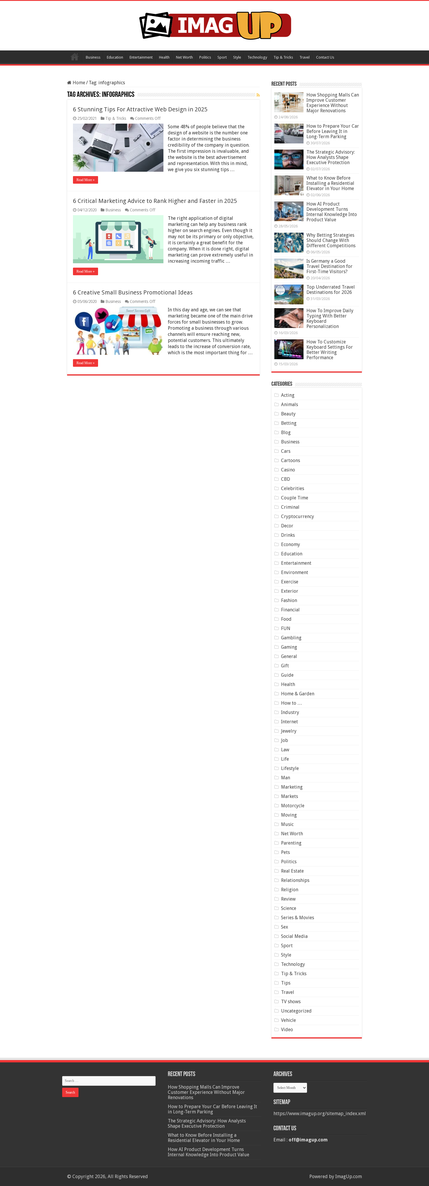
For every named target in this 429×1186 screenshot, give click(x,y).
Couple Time (294, 498)
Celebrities (292, 488)
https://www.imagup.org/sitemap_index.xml (319, 1113)
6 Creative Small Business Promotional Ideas (133, 292)
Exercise (289, 582)
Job (284, 740)
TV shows (291, 1001)
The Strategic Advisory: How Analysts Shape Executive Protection (330, 157)
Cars (285, 451)
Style (237, 57)
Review (288, 899)
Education (115, 57)
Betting (289, 423)
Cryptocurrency (297, 516)
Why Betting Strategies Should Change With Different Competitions (330, 240)
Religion (289, 889)
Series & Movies (297, 917)
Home (74, 56)
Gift (285, 666)
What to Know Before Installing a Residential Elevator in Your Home (330, 183)
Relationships (295, 880)
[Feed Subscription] (258, 95)
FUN (285, 628)
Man (285, 777)
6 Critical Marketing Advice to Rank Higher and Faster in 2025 (155, 200)
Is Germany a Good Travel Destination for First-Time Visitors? (329, 266)
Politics (205, 57)
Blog (286, 432)
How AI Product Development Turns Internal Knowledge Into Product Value (331, 211)
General (289, 656)
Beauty (288, 414)
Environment (294, 572)
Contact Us (325, 57)
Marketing (292, 787)
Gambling (291, 638)
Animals (289, 404)
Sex (284, 927)
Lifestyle (290, 768)
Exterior (289, 591)
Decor (287, 526)
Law (285, 749)
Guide (287, 675)
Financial (290, 610)
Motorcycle (292, 805)
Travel (304, 57)
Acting (287, 395)
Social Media (294, 936)
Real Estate (292, 871)
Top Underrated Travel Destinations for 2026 (330, 289)
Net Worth (184, 57)
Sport (222, 57)
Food (286, 619)
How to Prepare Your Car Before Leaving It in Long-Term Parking (332, 131)
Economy (290, 544)
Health (164, 57)
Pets (285, 852)
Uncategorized (296, 1011)
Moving (289, 815)
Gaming (289, 647)
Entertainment (141, 57)
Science (288, 908)
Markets (289, 796)
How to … (291, 703)
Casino (288, 470)
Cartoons (290, 460)
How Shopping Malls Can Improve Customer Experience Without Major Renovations (332, 102)
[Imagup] (214, 24)
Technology (257, 57)
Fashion (289, 600)
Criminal (290, 507)
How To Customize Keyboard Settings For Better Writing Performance (329, 349)
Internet (289, 721)
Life (285, 759)
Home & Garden (297, 693)
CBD (285, 479)
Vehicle (288, 1020)
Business (93, 57)
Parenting (291, 843)
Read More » (85, 180)
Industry (290, 712)
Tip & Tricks (283, 57)
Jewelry (289, 731)
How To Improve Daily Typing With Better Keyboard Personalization (329, 318)
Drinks (288, 535)
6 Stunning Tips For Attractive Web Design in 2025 (140, 109)
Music (287, 824)
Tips (285, 983)
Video (287, 1029)
